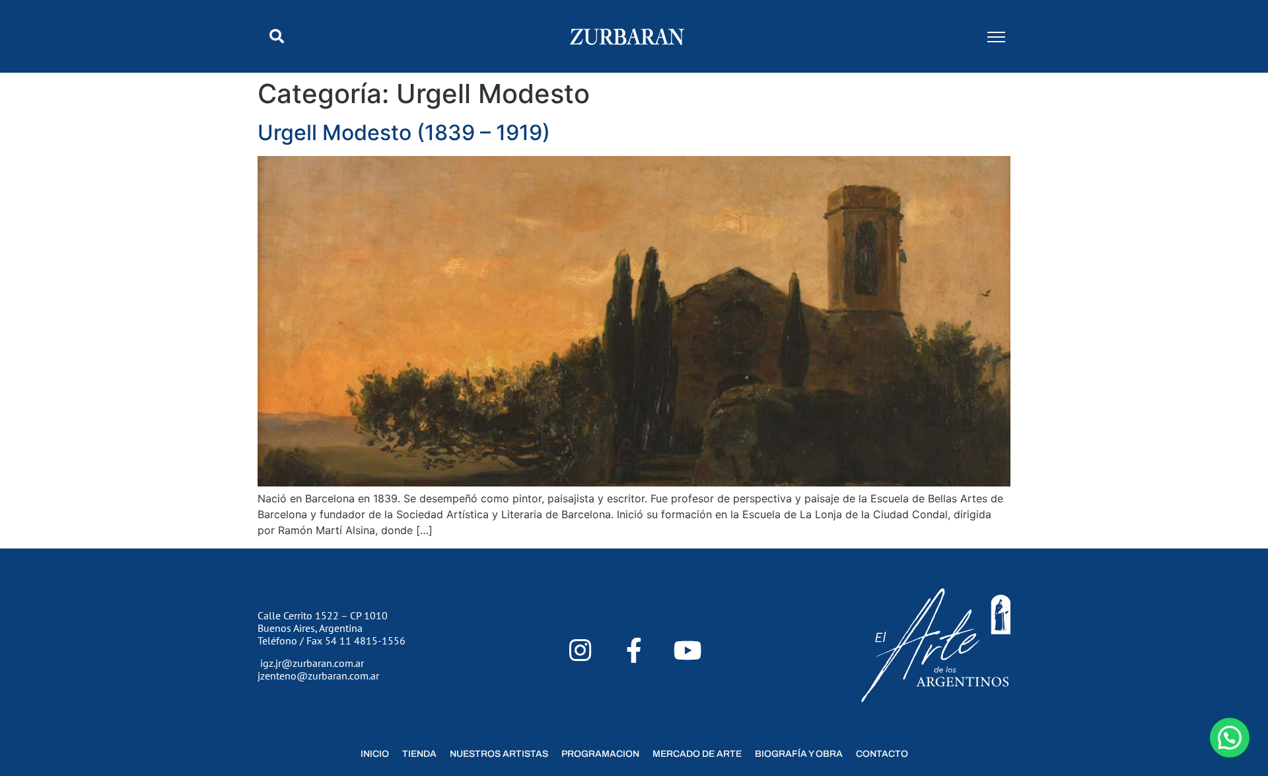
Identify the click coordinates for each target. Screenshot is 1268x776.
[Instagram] (580, 651)
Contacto (882, 754)
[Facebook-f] (634, 651)
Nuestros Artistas (499, 754)
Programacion (600, 754)
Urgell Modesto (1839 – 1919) (404, 132)
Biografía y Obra (799, 754)
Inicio (375, 754)
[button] (277, 36)
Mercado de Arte (697, 754)
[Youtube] (688, 651)
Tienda (419, 754)
